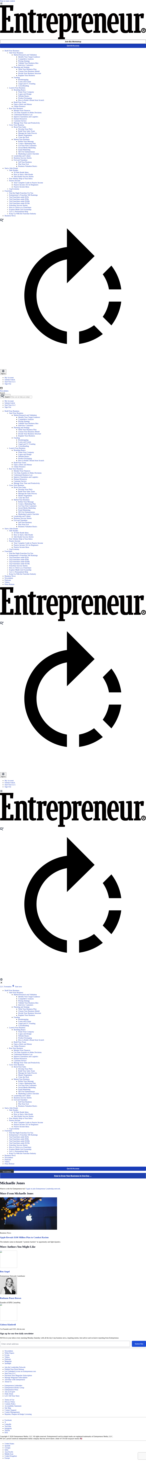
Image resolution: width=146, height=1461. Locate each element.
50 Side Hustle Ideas (21, 172)
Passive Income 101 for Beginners (26, 185)
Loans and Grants (24, 82)
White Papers (9, 1353)
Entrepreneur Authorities (13, 1386)
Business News (10, 216)
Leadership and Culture (22, 156)
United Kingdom (11, 1456)
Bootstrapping (23, 80)
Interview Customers (25, 65)
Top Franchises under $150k (19, 203)
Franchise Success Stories (18, 205)
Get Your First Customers (27, 146)
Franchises (8, 191)
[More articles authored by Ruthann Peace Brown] (8, 1294)
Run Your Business (16, 108)
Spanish (7, 1446)
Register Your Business (26, 75)
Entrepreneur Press (11, 1390)
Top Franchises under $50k (19, 199)
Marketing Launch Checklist (28, 154)
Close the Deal (23, 137)
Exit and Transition (20, 160)
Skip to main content (7, 1)
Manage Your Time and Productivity (27, 123)
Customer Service (20, 121)
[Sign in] (1, 980)
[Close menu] (1, 983)
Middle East (9, 1454)
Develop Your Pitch (25, 129)
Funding (17, 77)
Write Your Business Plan (27, 69)
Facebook (8, 1420)
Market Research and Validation (25, 55)
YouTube (8, 1426)
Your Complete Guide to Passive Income (28, 183)
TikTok (7, 1430)
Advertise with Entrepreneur (15, 1380)
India (6, 1450)
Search (2, 393)
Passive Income (14, 181)
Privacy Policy (10, 1402)
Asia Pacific (9, 1452)
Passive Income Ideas (21, 187)
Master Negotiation (25, 135)
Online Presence (19, 106)
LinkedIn (8, 1424)
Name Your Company (26, 92)
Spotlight (8, 1363)
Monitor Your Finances (22, 110)
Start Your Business (16, 53)
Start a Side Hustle (11, 168)
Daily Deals (9, 1394)
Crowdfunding (23, 86)
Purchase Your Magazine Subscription (18, 1375)
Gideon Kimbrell (8, 1324)
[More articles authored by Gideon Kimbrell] (8, 1320)
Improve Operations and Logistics (26, 117)
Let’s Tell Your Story (12, 1396)
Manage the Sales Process (27, 133)
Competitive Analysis (26, 59)
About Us (8, 1382)
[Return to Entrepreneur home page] (73, 39)
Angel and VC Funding (26, 84)
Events (7, 1355)
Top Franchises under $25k (19, 197)
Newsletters (9, 578)
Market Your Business (22, 139)
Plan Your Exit (23, 164)
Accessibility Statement (13, 1406)
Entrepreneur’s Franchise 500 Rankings (23, 195)
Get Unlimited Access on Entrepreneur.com (20, 1371)
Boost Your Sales (20, 127)
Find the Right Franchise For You (21, 193)
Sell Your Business (25, 162)
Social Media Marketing (27, 148)
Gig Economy (14, 189)
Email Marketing (24, 150)
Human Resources (20, 119)
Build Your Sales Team (26, 131)
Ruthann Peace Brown (10, 1298)
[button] (73, 791)
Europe (7, 1458)
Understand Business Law (23, 115)
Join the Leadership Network (15, 1367)
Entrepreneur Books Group (14, 1388)
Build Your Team (20, 102)
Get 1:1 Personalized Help (18, 212)
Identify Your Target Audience (29, 57)
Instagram (8, 1428)
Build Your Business (12, 51)
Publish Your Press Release (14, 1369)
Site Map (8, 1408)
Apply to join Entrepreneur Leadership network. (43, 1189)
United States (9, 1444)
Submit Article (10, 380)
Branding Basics (20, 90)
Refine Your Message (26, 141)
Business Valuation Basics (27, 166)
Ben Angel (5, 1271)
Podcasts (8, 580)
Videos (7, 582)
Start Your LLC (10, 382)
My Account (9, 378)
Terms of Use (9, 1400)
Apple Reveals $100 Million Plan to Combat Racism (24, 1237)
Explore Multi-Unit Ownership (20, 209)
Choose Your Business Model (29, 71)
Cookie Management (12, 1412)
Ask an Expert (10, 1392)
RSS (6, 1433)
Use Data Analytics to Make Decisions (28, 113)
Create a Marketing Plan (27, 143)
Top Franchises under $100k (19, 201)
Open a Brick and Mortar (23, 104)
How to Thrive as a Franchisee (20, 207)
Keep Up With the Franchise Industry (22, 214)
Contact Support (10, 1410)
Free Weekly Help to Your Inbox (21, 179)
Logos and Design (24, 94)
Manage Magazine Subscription (16, 1378)
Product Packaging (25, 98)
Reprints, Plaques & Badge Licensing (18, 1414)
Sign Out (8, 384)
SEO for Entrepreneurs (26, 152)
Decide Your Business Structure (29, 73)
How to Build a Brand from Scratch (31, 100)
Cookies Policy (10, 1404)
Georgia (7, 1448)
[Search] (2, 221)
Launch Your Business (17, 88)
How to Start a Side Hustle (23, 174)
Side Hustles (13, 170)
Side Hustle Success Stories (24, 176)
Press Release (9, 584)
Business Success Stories (23, 158)
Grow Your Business (16, 125)
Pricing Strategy (24, 61)
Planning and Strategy (22, 67)
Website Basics (23, 96)
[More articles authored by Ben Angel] (8, 1267)
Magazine (8, 1361)
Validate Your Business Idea (28, 63)
